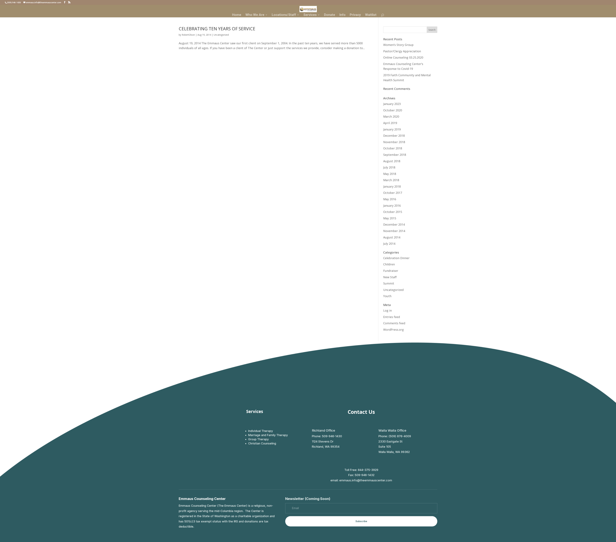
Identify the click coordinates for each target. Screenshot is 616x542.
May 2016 (389, 199)
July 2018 (389, 167)
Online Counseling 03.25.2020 (403, 57)
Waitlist (370, 15)
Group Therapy (258, 439)
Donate (329, 15)
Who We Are (254, 15)
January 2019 (392, 129)
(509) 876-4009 (400, 436)
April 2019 (390, 123)
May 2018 (389, 174)
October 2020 (392, 110)
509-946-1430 (332, 436)
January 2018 (392, 186)
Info (342, 15)
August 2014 (391, 237)
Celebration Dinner (396, 258)
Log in (387, 310)
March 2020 (391, 116)
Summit (388, 283)
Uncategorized (221, 34)
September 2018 (394, 155)
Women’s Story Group (398, 45)
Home (236, 15)
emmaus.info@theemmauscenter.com (365, 480)
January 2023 (392, 104)
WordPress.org (393, 329)
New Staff (390, 277)
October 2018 (392, 148)
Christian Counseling (262, 443)
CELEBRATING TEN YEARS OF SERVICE (217, 29)
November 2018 (394, 142)
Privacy (355, 15)
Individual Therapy (260, 431)
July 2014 (389, 243)
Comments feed (394, 323)
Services (310, 15)
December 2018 (394, 136)
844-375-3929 (368, 470)
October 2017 (392, 193)
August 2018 (391, 161)
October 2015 (392, 212)
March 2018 (391, 180)
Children (389, 264)
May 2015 (389, 218)
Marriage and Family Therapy (268, 435)
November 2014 (394, 231)
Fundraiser (390, 271)
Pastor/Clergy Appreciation (402, 51)
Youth (387, 296)
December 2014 (394, 224)
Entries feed (391, 317)
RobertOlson (188, 34)
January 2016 (392, 205)
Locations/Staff (284, 15)
